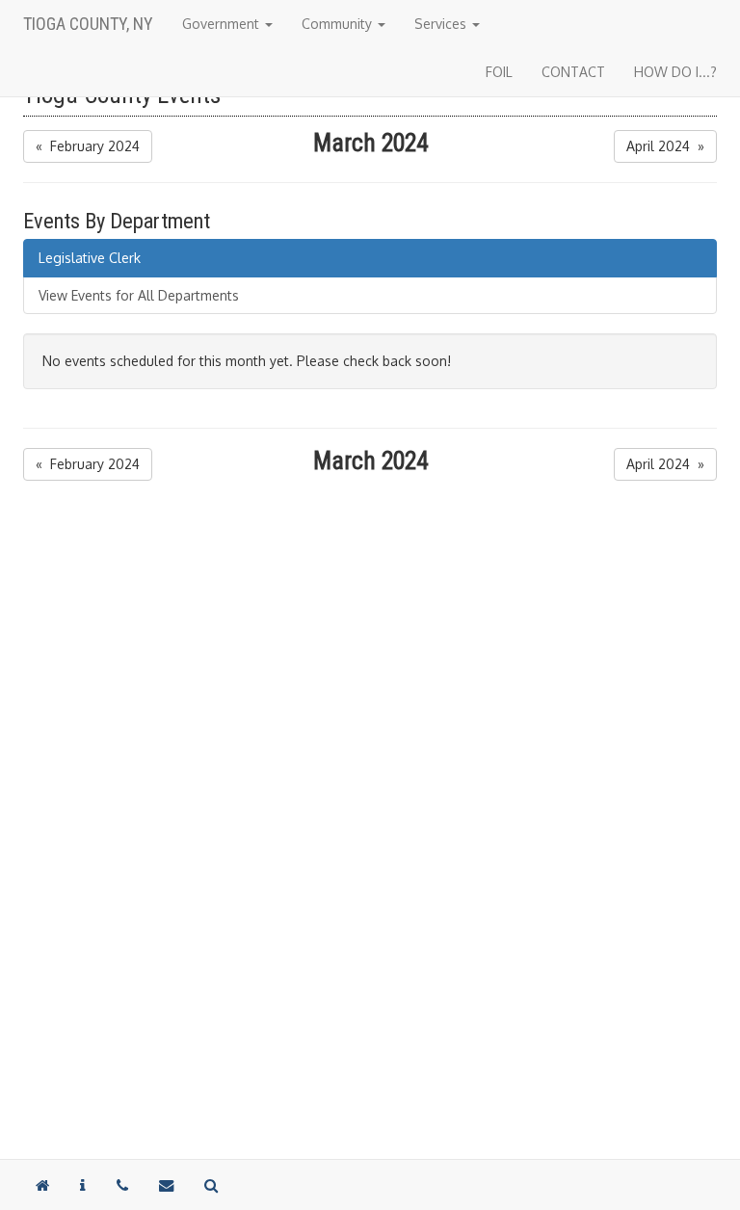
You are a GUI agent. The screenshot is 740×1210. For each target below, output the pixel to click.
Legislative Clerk (90, 258)
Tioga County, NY (88, 23)
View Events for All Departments (139, 295)
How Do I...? (675, 72)
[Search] (211, 1185)
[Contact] (83, 1185)
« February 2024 (88, 146)
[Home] (42, 1185)
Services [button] (442, 23)
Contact (573, 72)
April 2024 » (665, 146)
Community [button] (339, 23)
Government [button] (222, 23)
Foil (499, 72)
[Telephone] (122, 1185)
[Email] (166, 1185)
